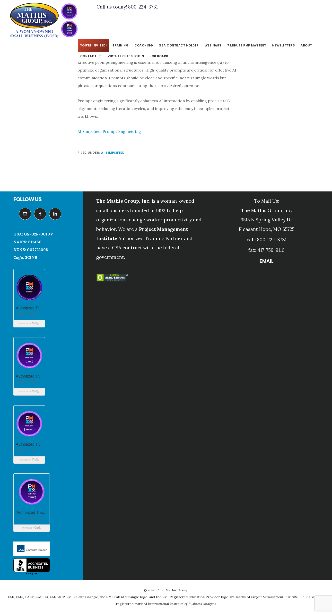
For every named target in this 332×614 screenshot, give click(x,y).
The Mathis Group (43, 20)
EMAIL (267, 261)
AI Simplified (113, 153)
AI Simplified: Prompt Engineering (109, 131)
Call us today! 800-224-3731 (127, 7)
